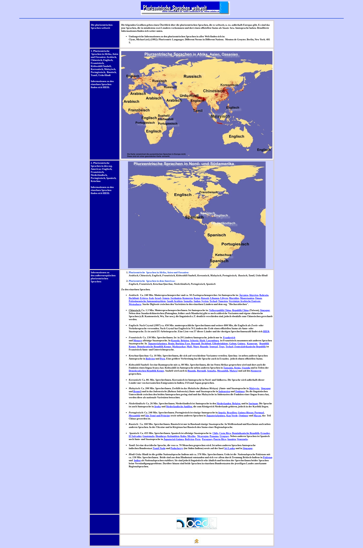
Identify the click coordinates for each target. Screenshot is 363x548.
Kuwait (205, 298)
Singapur (266, 388)
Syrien (204, 301)
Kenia (237, 367)
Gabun (232, 343)
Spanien (231, 439)
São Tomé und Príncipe (157, 415)
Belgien (185, 340)
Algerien (253, 295)
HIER (266, 331)
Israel (158, 298)
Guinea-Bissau (245, 412)
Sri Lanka (229, 448)
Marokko (234, 298)
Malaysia (254, 388)
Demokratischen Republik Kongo (146, 370)
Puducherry (177, 448)
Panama (214, 436)
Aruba (157, 406)
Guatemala (148, 436)
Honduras (161, 436)
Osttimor (240, 391)
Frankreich (229, 337)
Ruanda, (204, 346)
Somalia (188, 301)
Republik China (240, 310)
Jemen (165, 298)
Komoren (187, 298)
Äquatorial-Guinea (174, 439)
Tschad (213, 301)
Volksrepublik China (220, 310)
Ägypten (243, 295)
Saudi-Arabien (174, 301)
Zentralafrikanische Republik (250, 346)
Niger (196, 346)
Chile (215, 433)
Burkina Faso (182, 343)
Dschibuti (134, 298)
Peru (162, 358)
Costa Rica (225, 433)
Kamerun (252, 343)
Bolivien (150, 358)
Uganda (246, 367)
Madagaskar (179, 346)
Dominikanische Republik (245, 433)
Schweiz (194, 340)
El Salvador (135, 436)
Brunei (137, 391)
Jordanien (175, 298)
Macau (257, 415)
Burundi (195, 343)
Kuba (183, 436)
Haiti (202, 340)
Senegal (213, 346)
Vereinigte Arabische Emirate (244, 301)
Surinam (253, 403)
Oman (258, 298)
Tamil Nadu (159, 448)
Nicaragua (203, 436)
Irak (151, 298)
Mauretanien (247, 298)
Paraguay (207, 439)
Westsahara (135, 304)
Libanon (214, 298)
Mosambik (222, 370)
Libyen (224, 298)
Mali (189, 346)
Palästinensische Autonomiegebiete (147, 301)
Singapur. (265, 310)
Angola (222, 412)
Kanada (175, 340)
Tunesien (223, 301)
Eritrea (144, 298)
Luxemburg (213, 340)
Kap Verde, (232, 415)
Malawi (234, 370)
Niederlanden (224, 403)
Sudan (197, 301)
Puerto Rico (219, 439)
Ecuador (265, 433)
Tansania (228, 367)
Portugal (259, 412)
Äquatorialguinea (157, 343)
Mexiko (191, 436)
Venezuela (242, 439)
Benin (171, 343)
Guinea (241, 343)
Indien (137, 460)
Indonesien (224, 391)
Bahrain (263, 295)
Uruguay (224, 436)
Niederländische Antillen (179, 406)
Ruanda (192, 370)
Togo (221, 346)
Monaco (137, 340)
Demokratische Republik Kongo (154, 346)
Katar (197, 298)
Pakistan (267, 457)
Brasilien (232, 412)
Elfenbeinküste (220, 343)
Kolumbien (173, 436)
